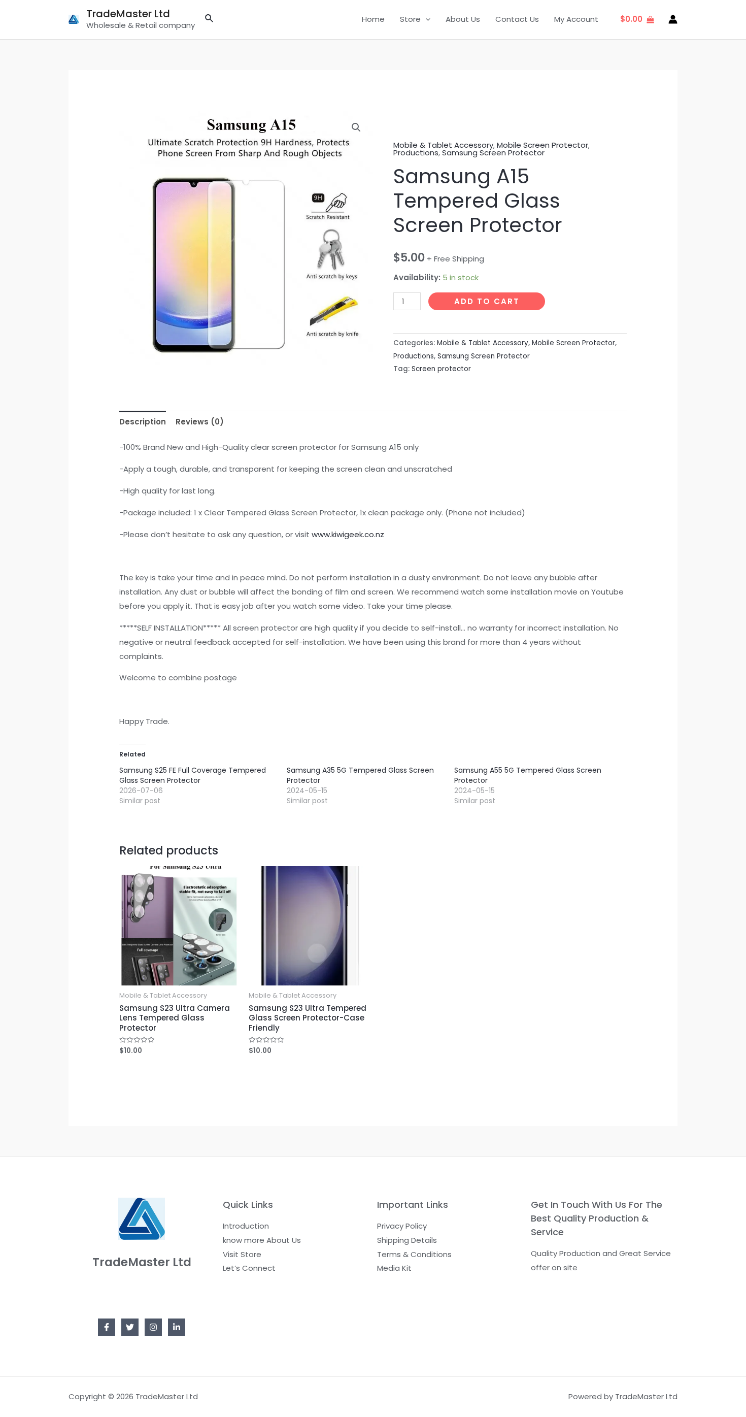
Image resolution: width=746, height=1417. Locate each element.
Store (410, 19)
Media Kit (394, 1268)
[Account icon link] (672, 19)
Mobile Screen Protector (542, 145)
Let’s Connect (249, 1268)
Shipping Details (407, 1240)
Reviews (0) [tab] (200, 421)
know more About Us (262, 1240)
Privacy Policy (402, 1226)
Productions (415, 152)
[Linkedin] (176, 1327)
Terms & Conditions (414, 1254)
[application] (425, 19)
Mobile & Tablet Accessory (443, 145)
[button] (356, 127)
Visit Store (242, 1254)
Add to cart (487, 301)
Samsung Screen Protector (493, 152)
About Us (463, 19)
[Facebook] (106, 1327)
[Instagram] (153, 1327)
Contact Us (517, 19)
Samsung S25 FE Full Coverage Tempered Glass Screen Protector (192, 775)
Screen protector (441, 369)
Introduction (246, 1226)
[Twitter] (130, 1327)
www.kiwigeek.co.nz (348, 534)
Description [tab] (142, 421)
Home (373, 19)
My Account (576, 19)
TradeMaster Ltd (128, 14)
